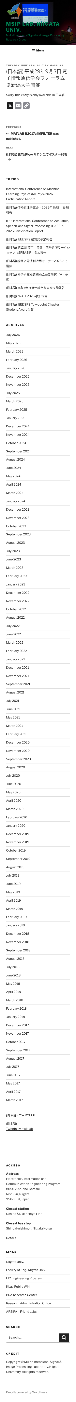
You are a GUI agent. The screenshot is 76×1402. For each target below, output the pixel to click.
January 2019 (15, 925)
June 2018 (13, 975)
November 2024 (18, 435)
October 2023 (16, 526)
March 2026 (15, 351)
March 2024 (15, 493)
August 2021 (15, 692)
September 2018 (18, 950)
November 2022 (17, 601)
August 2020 (15, 767)
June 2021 (13, 709)
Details (11, 1238)
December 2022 (17, 593)
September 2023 (18, 534)
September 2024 (18, 451)
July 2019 (12, 875)
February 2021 (16, 734)
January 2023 (15, 584)
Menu (40, 50)
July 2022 (13, 626)
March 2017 (14, 1100)
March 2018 (14, 1000)
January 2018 (15, 1017)
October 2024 (16, 443)
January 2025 (15, 418)
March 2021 (14, 726)
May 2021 (13, 717)
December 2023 (18, 509)
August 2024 (15, 459)
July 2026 (13, 335)
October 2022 (16, 609)
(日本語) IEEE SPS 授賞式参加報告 (29, 239)
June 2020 (13, 784)
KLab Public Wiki (18, 1286)
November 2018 (17, 942)
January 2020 (15, 826)
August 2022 (15, 617)
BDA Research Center (21, 1295)
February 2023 (16, 576)
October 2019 (16, 850)
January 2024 (15, 501)
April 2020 (13, 801)
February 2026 (16, 360)
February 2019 (16, 917)
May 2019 (13, 892)
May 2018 (13, 984)
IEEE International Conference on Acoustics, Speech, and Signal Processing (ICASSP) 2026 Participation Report (37, 226)
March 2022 (14, 642)
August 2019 (15, 867)
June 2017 (13, 1075)
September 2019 (18, 859)
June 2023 (13, 559)
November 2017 (17, 1033)
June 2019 (13, 884)
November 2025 (18, 385)
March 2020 (15, 809)
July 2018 (12, 967)
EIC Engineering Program (24, 1278)
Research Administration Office (28, 1303)
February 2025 (16, 410)
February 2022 (16, 651)
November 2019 (17, 842)
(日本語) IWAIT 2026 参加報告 (26, 296)
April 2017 (13, 1092)
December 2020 (18, 742)
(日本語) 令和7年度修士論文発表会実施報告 (35, 288)
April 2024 (13, 484)
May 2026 (13, 343)
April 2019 (13, 900)
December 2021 (17, 667)
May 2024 (13, 476)
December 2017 (17, 1025)
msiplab (57, 65)
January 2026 (15, 368)
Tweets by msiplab (19, 1129)
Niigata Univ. (15, 1262)
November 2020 (18, 751)
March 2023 (15, 568)
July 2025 (13, 393)
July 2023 (13, 551)
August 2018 (15, 959)
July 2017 (12, 1067)
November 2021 (17, 676)
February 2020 (16, 817)
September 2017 (18, 1050)
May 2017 (13, 1083)
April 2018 (13, 992)
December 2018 (17, 934)
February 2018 (16, 1008)
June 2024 (13, 468)
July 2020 (13, 775)
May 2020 (13, 792)
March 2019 (14, 909)
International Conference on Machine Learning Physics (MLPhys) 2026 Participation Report (33, 194)
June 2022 (13, 634)
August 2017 (15, 1058)
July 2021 (12, 701)
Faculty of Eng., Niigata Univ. (26, 1270)
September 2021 (18, 684)
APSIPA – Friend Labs (21, 1312)
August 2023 (15, 543)
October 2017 (16, 1042)
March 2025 (15, 401)
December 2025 (18, 376)
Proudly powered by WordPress (26, 1392)
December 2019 (17, 834)
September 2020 (18, 759)
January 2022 (15, 659)
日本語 (60, 95)
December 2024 (18, 426)
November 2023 (18, 518)
